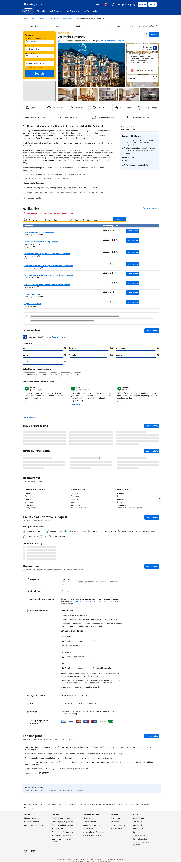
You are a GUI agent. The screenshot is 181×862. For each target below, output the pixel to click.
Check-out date (30, 53)
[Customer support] (113, 4)
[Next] (156, 65)
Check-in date (30, 46)
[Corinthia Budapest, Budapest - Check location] (59, 40)
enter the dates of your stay (82, 809)
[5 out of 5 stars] (62, 33)
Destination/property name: (35, 38)
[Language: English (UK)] (106, 4)
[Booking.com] (33, 4)
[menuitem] (28, 11)
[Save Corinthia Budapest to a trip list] (145, 34)
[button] (39, 63)
